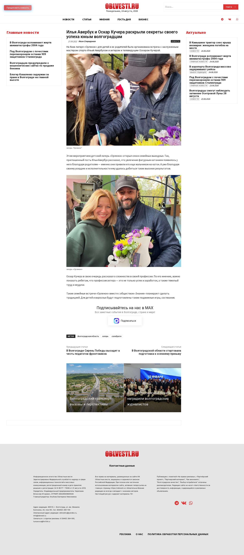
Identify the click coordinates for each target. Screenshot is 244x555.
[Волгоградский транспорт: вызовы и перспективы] (95, 387)
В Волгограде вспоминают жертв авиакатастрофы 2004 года (30, 44)
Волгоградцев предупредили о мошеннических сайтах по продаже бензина (32, 66)
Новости (175, 41)
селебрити (116, 336)
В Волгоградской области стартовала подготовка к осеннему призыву (156, 352)
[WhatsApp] (237, 19)
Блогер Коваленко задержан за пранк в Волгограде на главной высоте (29, 77)
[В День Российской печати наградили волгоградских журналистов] (152, 387)
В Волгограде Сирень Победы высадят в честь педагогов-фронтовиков (93, 352)
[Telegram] (222, 19)
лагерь (105, 336)
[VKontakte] (230, 19)
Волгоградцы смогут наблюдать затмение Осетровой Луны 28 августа (209, 93)
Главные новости (198, 62)
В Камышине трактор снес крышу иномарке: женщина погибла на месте (210, 45)
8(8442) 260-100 (63, 510)
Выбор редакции (198, 72)
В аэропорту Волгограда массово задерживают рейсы (210, 68)
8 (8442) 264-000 (67, 518)
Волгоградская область (88, 336)
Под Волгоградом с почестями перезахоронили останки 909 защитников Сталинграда (29, 54)
